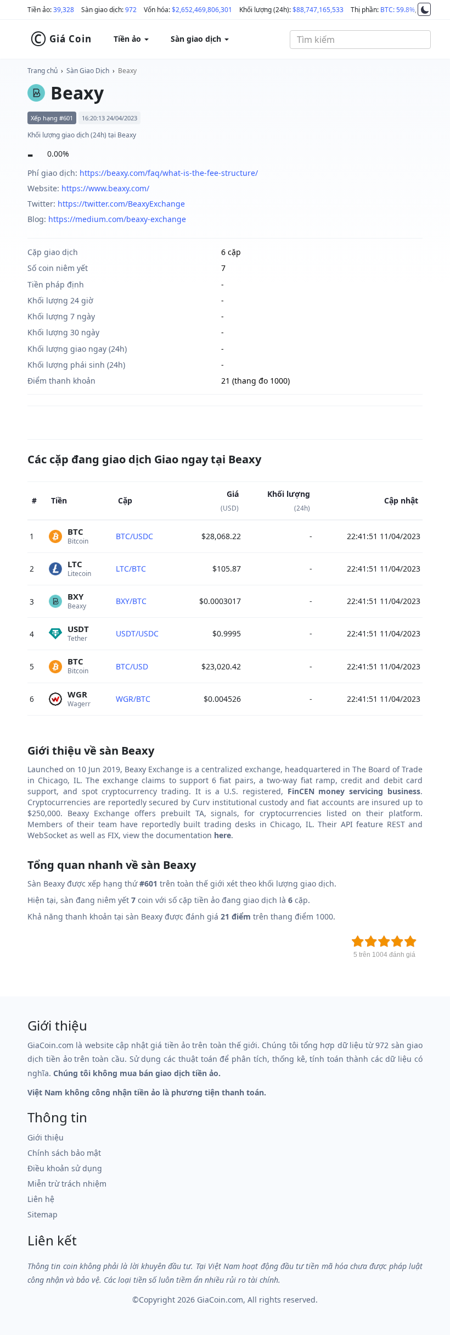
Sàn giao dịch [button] (197, 39)
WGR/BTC (133, 699)
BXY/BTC (131, 601)
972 (131, 9)
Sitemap (42, 1214)
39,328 (63, 9)
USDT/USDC (137, 633)
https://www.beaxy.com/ (105, 188)
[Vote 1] (357, 941)
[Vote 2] (371, 941)
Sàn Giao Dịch (87, 70)
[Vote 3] (384, 941)
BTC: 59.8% (397, 9)
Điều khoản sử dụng (64, 1168)
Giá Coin (61, 39)
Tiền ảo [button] (128, 39)
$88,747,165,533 (318, 9)
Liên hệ (40, 1199)
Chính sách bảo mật (64, 1153)
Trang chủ (42, 70)
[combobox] (360, 39)
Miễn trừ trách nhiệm (66, 1183)
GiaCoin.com (220, 1299)
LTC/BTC (131, 568)
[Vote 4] (397, 941)
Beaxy (127, 70)
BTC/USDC (134, 536)
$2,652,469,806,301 (202, 9)
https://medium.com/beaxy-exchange (117, 219)
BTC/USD (132, 666)
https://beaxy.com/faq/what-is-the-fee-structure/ (169, 173)
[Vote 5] (410, 941)
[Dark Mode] (424, 9)
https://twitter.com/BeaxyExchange (121, 203)
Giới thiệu (45, 1137)
